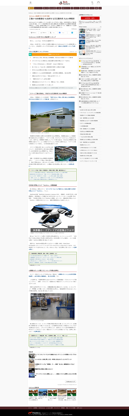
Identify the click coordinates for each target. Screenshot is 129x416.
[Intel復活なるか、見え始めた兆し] (42, 392)
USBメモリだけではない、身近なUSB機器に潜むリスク (52, 398)
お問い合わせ (79, 407)
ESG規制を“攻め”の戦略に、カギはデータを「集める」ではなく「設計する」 (93, 30)
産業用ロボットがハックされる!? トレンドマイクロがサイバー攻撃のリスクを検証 (47, 344)
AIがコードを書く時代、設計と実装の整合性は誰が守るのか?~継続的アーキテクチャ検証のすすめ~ (93, 47)
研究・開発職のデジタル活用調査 (87, 128)
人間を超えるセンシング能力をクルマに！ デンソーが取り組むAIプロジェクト (46, 260)
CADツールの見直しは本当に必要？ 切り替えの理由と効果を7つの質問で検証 (91, 79)
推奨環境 (70, 414)
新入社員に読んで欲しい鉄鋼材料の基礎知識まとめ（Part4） (91, 75)
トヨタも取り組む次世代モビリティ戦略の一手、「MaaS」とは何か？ (44, 255)
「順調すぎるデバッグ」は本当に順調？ (41, 79)
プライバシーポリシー (53, 414)
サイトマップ (57, 407)
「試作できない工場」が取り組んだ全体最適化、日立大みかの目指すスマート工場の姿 (52, 57)
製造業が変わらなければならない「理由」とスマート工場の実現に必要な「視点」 (46, 174)
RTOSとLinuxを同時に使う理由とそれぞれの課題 (43, 70)
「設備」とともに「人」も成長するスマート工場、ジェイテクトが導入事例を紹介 (46, 177)
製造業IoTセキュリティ (85, 144)
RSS (59, 414)
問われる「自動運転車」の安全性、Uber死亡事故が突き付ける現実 (43, 262)
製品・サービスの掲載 (70, 407)
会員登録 (35, 407)
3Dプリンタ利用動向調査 (85, 123)
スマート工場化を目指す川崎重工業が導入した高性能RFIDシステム (43, 179)
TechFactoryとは (42, 407)
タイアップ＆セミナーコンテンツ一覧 (88, 161)
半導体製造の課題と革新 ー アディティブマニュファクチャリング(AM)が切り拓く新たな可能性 (93, 52)
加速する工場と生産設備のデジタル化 (88, 153)
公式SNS (36, 414)
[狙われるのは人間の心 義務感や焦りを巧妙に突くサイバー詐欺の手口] (71, 392)
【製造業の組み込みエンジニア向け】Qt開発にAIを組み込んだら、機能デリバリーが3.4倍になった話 (93, 36)
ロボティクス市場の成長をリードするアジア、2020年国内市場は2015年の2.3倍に (46, 343)
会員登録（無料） (90, 18)
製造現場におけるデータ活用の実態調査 (89, 120)
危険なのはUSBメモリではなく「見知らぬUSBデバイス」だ (46, 76)
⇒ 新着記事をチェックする (34, 265)
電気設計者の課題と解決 (85, 134)
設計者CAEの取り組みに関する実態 (88, 110)
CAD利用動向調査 (84, 126)
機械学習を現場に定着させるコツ (44, 369)
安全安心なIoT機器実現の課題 (86, 131)
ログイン (30, 407)
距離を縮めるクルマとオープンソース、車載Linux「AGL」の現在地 (48, 82)
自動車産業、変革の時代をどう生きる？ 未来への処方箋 (41, 259)
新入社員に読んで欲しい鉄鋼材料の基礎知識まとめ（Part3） (91, 98)
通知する (44, 32)
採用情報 (66, 414)
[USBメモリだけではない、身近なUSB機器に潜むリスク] (52, 392)
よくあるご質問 (49, 407)
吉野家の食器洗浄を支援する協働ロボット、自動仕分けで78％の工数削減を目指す (46, 339)
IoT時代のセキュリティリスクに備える (88, 150)
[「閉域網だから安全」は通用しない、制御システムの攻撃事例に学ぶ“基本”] (33, 392)
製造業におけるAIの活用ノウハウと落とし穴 (42, 85)
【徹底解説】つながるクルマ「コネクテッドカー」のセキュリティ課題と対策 (45, 257)
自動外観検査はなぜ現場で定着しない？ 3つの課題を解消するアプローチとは (91, 102)
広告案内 (40, 414)
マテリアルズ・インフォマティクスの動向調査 (90, 112)
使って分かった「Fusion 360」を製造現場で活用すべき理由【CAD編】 (48, 67)
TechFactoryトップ (70, 381)
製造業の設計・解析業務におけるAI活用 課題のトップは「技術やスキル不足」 (91, 71)
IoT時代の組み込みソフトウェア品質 (88, 147)
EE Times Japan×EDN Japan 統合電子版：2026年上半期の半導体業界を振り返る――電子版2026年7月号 (91, 85)
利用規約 (63, 407)
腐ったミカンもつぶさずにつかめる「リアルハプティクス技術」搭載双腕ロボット (46, 341)
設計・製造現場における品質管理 (87, 142)
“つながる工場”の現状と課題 (86, 136)
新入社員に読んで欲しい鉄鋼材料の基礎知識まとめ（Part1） (91, 89)
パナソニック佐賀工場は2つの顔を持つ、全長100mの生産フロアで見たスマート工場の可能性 (48, 172)
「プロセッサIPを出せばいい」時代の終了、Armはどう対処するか (47, 64)
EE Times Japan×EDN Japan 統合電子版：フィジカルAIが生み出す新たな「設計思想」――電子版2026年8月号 (91, 62)
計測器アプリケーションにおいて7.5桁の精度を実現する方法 (91, 93)
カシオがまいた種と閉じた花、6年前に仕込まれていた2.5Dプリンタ (53, 359)
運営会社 (62, 414)
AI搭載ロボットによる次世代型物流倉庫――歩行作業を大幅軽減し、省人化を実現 (51, 73)
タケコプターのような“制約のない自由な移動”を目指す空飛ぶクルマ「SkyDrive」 (51, 60)
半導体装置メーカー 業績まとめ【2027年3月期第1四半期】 (91, 67)
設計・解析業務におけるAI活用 (87, 118)
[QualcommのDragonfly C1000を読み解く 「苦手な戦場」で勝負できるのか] (62, 392)
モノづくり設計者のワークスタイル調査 (89, 158)
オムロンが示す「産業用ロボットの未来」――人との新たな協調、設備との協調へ (46, 175)
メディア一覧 (31, 414)
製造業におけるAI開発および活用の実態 (89, 139)
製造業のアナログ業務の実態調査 (87, 115)
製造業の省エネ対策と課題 (86, 155)
